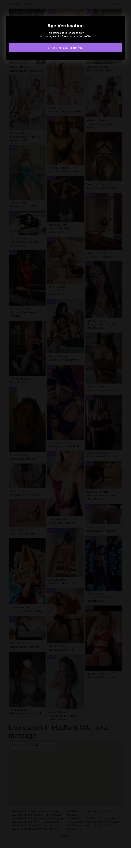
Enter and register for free (65, 47)
